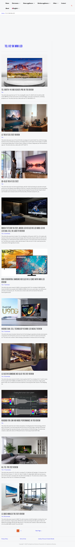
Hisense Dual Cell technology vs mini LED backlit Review (21, 328)
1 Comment (7, 285)
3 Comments (7, 376)
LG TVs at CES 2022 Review (10, 134)
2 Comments (7, 233)
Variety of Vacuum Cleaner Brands (46, 539)
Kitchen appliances (43, 3)
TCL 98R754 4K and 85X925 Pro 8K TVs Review (17, 89)
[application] (19, 3)
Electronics (15, 3)
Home (7, 3)
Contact (63, 3)
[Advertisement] (37, 26)
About (7, 8)
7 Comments (7, 331)
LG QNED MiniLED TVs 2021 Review (12, 513)
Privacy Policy (4, 539)
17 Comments (7, 470)
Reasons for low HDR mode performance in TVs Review (20, 420)
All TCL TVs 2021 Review (9, 467)
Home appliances (28, 3)
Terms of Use (23, 539)
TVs (2, 92)
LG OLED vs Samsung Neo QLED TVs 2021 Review (17, 373)
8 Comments (7, 516)
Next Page (39, 531)
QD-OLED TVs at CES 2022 (10, 181)
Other (55, 3)
